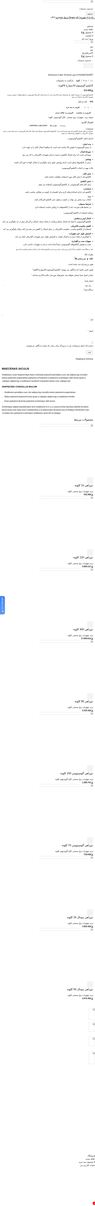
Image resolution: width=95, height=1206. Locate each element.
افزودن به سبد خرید (73, 107)
